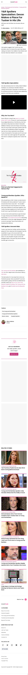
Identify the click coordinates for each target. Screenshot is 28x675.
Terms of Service (4, 658)
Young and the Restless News (8, 512)
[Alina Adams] (4, 322)
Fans (17, 282)
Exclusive (8, 284)
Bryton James (5, 316)
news (2, 584)
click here (3, 274)
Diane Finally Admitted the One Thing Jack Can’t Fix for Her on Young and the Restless (13, 540)
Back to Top (20, 599)
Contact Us (4, 637)
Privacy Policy (4, 656)
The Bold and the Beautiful (18, 286)
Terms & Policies (5, 635)
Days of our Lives (5, 610)
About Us (3, 627)
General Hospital (5, 613)
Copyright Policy (4, 660)
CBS (2, 272)
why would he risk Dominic (14, 217)
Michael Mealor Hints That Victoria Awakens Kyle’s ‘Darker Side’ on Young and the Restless (12, 515)
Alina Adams (6, 28)
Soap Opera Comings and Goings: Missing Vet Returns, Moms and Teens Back (12, 588)
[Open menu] (1, 2)
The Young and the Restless (8, 270)
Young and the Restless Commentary (10, 537)
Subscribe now (14, 354)
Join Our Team (4, 630)
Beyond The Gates (5, 620)
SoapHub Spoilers (15, 316)
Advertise (3, 632)
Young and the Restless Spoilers (9, 313)
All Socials (5, 649)
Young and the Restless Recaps (8, 466)
